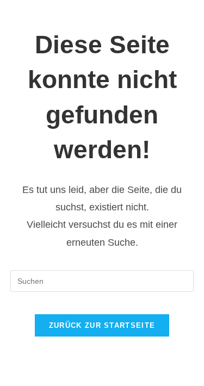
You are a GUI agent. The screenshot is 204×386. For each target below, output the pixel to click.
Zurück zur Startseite (102, 325)
